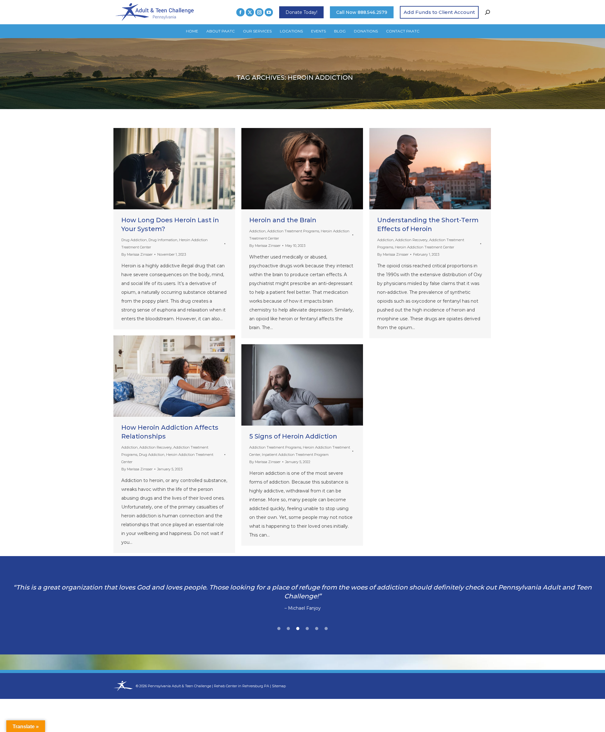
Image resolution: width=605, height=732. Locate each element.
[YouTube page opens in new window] (269, 12)
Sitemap (279, 686)
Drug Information (162, 240)
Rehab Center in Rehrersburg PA (241, 686)
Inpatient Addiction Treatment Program (295, 454)
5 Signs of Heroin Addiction (293, 436)
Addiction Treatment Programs (293, 231)
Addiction (257, 231)
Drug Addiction (134, 240)
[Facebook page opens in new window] (240, 12)
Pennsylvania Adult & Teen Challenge (180, 686)
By (137, 254)
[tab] (279, 628)
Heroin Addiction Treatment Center (424, 247)
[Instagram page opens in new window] (259, 12)
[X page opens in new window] (250, 12)
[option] (302, 598)
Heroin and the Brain (282, 220)
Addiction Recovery (411, 240)
